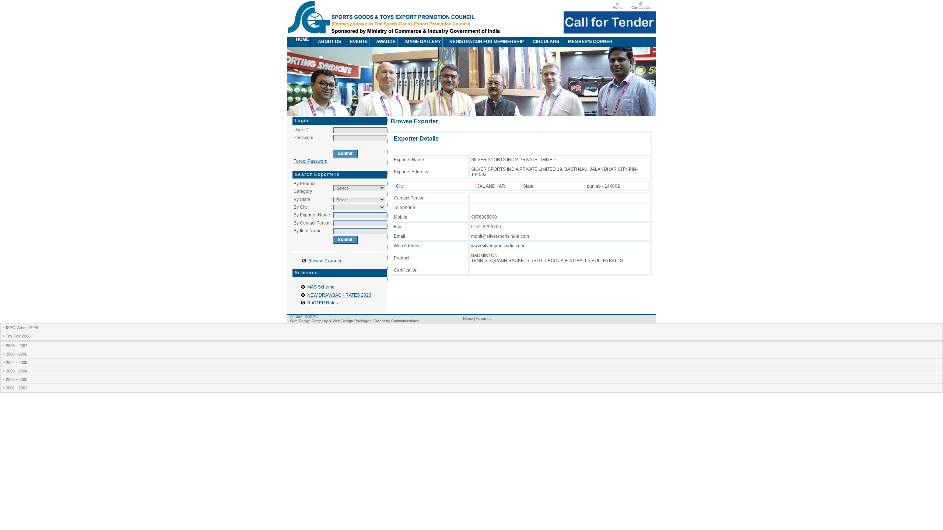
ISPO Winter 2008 (22, 327)
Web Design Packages (352, 321)
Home (618, 8)
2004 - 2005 (16, 362)
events (359, 41)
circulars (546, 41)
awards (386, 41)
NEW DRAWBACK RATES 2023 (339, 295)
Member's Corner (590, 41)
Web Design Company (309, 321)
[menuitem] (291, 42)
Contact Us (640, 8)
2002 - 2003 (16, 379)
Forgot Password (310, 161)
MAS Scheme (320, 287)
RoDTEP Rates (322, 302)
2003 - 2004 (16, 371)
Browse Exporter (324, 261)
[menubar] (454, 42)
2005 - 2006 (16, 354)
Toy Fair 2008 (18, 336)
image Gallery (422, 41)
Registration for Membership (486, 41)
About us (329, 41)
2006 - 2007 (16, 345)
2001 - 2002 (16, 388)
